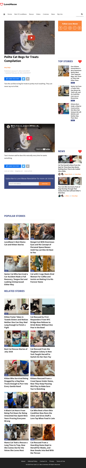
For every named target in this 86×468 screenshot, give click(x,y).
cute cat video (8, 171)
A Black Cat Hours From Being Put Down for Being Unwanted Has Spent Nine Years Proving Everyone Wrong (16, 415)
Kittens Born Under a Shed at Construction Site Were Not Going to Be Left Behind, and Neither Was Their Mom (76, 111)
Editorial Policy (32, 461)
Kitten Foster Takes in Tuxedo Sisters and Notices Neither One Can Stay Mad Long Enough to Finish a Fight (16, 322)
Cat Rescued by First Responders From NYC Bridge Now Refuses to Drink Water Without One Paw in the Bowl (41, 322)
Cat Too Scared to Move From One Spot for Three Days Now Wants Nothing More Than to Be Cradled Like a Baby (69, 168)
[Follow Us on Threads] (79, 28)
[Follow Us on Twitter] (65, 28)
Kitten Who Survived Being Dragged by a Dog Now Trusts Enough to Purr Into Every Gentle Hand (16, 382)
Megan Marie (68, 174)
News (53, 14)
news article (28, 171)
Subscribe (44, 184)
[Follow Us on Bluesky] (74, 28)
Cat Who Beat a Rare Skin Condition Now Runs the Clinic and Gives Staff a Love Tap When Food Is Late (42, 414)
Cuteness (46, 14)
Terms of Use (61, 461)
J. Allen (66, 196)
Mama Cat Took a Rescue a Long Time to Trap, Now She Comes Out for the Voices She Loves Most (16, 446)
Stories (10, 14)
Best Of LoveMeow (20, 14)
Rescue (31, 14)
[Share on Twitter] (23, 79)
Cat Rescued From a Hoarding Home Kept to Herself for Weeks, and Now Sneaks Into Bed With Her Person (42, 447)
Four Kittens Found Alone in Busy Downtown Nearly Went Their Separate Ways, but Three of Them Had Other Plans (76, 73)
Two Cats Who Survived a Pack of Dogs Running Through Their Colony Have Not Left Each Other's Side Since (69, 190)
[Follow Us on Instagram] (70, 28)
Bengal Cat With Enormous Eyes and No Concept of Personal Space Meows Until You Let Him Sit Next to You (42, 247)
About (23, 461)
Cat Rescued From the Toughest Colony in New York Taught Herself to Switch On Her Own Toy (41, 353)
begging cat (19, 171)
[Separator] (27, 79)
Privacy (51, 461)
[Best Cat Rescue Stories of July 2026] (16, 338)
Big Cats (60, 14)
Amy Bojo (7, 67)
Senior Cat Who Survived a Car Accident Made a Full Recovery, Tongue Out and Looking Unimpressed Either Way (16, 279)
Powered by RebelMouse (79, 16)
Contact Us (43, 461)
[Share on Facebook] (12, 79)
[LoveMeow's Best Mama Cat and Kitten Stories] (16, 231)
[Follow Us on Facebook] (60, 28)
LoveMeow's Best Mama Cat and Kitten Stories (14, 243)
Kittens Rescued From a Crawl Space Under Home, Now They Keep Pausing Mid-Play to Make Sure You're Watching (41, 383)
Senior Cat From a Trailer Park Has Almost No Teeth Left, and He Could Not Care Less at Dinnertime (76, 92)
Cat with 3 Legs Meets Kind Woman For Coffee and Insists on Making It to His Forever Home (42, 278)
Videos (38, 14)
